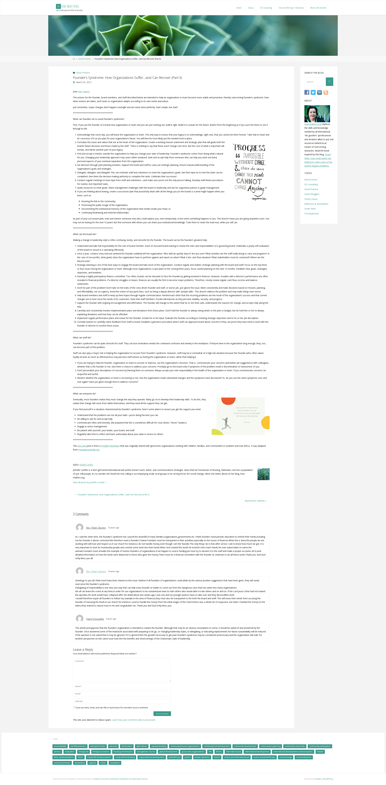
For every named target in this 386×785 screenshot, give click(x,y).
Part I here (83, 91)
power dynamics (202, 757)
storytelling (80, 762)
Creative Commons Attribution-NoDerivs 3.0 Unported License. (120, 779)
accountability (60, 746)
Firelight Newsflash (110, 445)
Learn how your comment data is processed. (133, 719)
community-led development (217, 746)
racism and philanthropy (264, 757)
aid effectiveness (78, 746)
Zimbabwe (115, 762)
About (251, 7)
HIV (210, 751)
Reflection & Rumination (316, 203)
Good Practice (84, 59)
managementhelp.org (88, 449)
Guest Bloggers (312, 194)
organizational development (151, 757)
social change (286, 757)
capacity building (158, 746)
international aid (233, 751)
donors (57, 751)
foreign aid (83, 751)
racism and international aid (236, 757)
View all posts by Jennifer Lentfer (90, 482)
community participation (320, 746)
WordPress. (328, 779)
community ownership (295, 746)
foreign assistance (101, 751)
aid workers (127, 746)
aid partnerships (97, 746)
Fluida (318, 779)
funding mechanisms (123, 751)
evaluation (69, 751)
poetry (187, 757)
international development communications (293, 751)
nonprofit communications (99, 757)
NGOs (80, 757)
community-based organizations (185, 746)
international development (257, 751)
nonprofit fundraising (125, 757)
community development (245, 746)
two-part (82, 445)
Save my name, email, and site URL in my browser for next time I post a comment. (112, 707)
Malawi (320, 751)
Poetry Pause (311, 199)
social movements (62, 762)
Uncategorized (311, 213)
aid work (113, 746)
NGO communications (63, 757)
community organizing (270, 746)
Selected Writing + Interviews (291, 7)
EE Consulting (266, 7)
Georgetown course (146, 751)
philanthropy (174, 757)
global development (168, 751)
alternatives (141, 746)
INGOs (219, 751)
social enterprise (303, 757)
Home (239, 7)
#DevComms (310, 179)
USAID (103, 762)
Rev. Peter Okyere (96, 571)
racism (217, 757)
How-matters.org (312, 124)
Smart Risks (310, 208)
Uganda (92, 762)
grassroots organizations (193, 751)
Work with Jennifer (318, 7)
